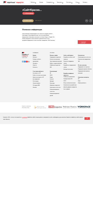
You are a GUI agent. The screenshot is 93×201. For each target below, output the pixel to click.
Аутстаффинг (67, 89)
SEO (51, 67)
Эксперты (85, 2)
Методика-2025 (36, 85)
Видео (51, 77)
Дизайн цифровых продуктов (70, 87)
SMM (51, 75)
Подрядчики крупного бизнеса (85, 69)
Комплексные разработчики (70, 85)
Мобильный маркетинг (55, 65)
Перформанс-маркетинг (55, 57)
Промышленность (82, 82)
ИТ (78, 78)
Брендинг (52, 81)
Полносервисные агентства (84, 57)
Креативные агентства (55, 87)
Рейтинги (35, 57)
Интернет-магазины (68, 69)
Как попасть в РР (37, 73)
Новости (35, 65)
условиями (24, 117)
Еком (79, 80)
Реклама (35, 87)
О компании (28, 20)
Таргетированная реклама (56, 61)
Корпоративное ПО (68, 78)
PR (50, 73)
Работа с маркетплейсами (56, 63)
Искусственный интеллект (70, 82)
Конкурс (41, 2)
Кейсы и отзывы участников (39, 75)
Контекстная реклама (55, 59)
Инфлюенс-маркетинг (55, 85)
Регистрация (35, 81)
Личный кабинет (36, 83)
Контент (52, 79)
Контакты (38, 20)
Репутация (52, 83)
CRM (65, 80)
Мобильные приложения (69, 76)
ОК (87, 118)
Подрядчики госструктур (83, 67)
